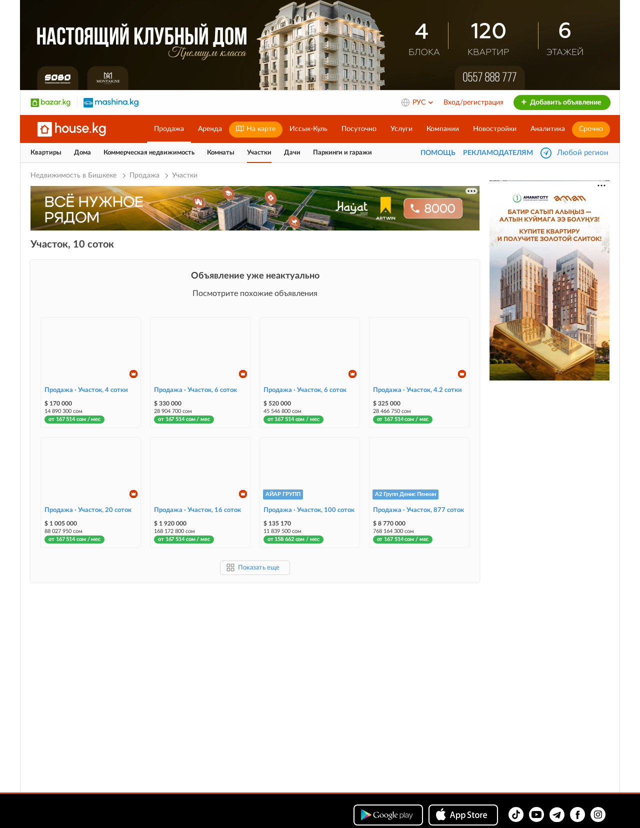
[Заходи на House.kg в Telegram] (557, 814)
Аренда (210, 129)
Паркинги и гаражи (342, 153)
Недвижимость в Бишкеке (74, 175)
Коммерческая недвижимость (149, 153)
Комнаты (220, 153)
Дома (82, 153)
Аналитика (547, 129)
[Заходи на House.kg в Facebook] (577, 814)
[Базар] (50, 102)
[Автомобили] (111, 102)
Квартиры (46, 153)
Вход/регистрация (474, 102)
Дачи (292, 153)
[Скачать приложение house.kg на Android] (388, 815)
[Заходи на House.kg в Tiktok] (516, 814)
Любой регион (582, 152)
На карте (260, 129)
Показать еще (259, 567)
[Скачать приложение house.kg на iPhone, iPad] (463, 815)
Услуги (401, 129)
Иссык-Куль (309, 129)
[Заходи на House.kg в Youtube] (536, 814)
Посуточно (359, 129)
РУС (420, 102)
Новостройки (494, 129)
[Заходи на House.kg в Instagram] (598, 814)
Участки (259, 153)
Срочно (591, 129)
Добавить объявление (564, 102)
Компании (442, 129)
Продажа (169, 129)
